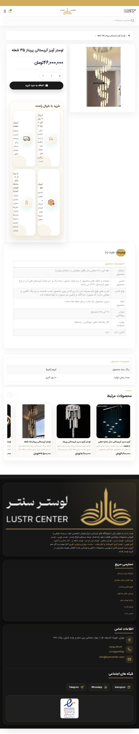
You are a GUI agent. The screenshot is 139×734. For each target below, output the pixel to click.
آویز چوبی (128, 544)
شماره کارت (128, 607)
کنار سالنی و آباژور (62, 540)
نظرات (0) (110, 253)
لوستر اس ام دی (92, 540)
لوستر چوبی (62, 537)
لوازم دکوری (74, 544)
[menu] (5, 11)
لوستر (71, 537)
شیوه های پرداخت (126, 587)
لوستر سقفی (106, 540)
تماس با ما (129, 613)
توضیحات (120, 253)
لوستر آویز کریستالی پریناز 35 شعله (111, 35)
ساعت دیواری (87, 544)
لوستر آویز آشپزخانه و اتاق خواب (109, 544)
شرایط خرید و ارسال (125, 573)
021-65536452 (130, 10)
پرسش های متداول (125, 593)
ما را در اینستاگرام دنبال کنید (69, 3)
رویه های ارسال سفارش (123, 580)
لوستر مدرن (118, 540)
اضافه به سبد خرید (34, 85)
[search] (132, 20)
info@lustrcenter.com (111, 657)
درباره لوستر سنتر (126, 600)
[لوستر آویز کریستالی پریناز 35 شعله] (102, 77)
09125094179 (129, 12)
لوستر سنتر (128, 533)
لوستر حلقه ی (77, 540)
